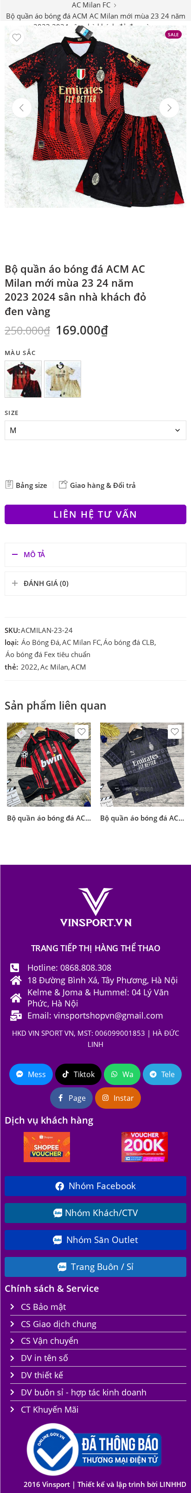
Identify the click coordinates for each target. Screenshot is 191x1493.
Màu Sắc (20, 353)
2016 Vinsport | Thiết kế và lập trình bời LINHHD (105, 1484)
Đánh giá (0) (46, 583)
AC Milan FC (81, 642)
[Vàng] (64, 380)
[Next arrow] (169, 108)
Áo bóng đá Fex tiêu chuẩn (48, 654)
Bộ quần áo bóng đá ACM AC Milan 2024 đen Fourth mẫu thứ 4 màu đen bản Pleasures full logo (142, 817)
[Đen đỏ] (24, 380)
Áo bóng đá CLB (128, 642)
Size (12, 412)
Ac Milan (54, 667)
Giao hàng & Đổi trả (102, 485)
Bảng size (30, 485)
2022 (29, 667)
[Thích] (16, 37)
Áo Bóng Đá (40, 642)
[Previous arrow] (22, 108)
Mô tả (34, 554)
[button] (23, 379)
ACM (78, 667)
